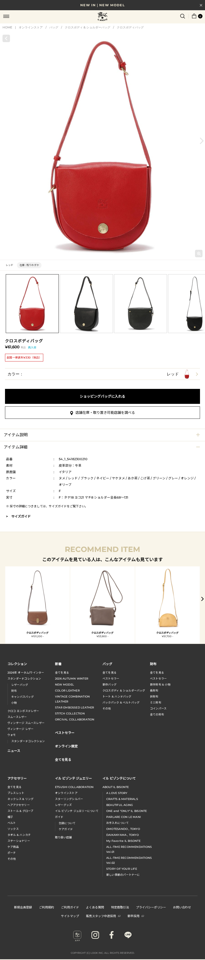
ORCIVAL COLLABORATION (74, 719)
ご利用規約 (46, 907)
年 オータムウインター (26, 672)
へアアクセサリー (19, 805)
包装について (67, 823)
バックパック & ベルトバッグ (121, 702)
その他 (106, 708)
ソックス (13, 829)
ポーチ (12, 853)
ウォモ (12, 735)
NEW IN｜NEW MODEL (102, 5)
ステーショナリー (19, 841)
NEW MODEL (64, 684)
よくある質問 (95, 907)
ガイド (59, 817)
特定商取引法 (120, 907)
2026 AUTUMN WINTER (71, 678)
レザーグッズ (63, 805)
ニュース (14, 750)
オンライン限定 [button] (66, 746)
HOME (7, 27)
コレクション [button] (17, 663)
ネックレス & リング (21, 799)
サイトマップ (70, 916)
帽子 (10, 817)
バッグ (53, 27)
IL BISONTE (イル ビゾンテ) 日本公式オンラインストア (103, 17)
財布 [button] (153, 663)
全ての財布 (157, 714)
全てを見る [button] (63, 759)
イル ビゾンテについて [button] (119, 778)
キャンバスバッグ (22, 696)
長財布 (154, 690)
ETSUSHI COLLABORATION (74, 787)
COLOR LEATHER (67, 690)
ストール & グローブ (20, 811)
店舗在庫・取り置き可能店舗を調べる (105, 412)
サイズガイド (58, 506)
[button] (202, 140)
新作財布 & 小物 (160, 684)
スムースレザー (17, 717)
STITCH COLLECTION (70, 713)
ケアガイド (66, 829)
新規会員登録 (23, 907)
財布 (14, 691)
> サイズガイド (18, 516)
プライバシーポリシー (151, 907)
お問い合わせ (182, 907)
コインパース (158, 708)
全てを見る (62, 672)
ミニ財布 (155, 702)
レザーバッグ (19, 685)
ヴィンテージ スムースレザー (26, 723)
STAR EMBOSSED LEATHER (74, 707)
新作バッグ (109, 684)
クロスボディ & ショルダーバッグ (87, 27)
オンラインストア (31, 27)
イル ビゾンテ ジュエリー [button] (73, 778)
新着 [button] (58, 663)
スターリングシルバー (69, 799)
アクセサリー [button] (17, 778)
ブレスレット (16, 793)
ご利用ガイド (70, 907)
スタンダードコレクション (24, 678)
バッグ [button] (107, 663)
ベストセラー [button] (64, 732)
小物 (14, 702)
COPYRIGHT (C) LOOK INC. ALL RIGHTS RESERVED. (102, 953)
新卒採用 (134, 916)
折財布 (154, 696)
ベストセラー (110, 678)
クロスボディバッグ (130, 27)
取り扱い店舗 (63, 837)
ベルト (12, 823)
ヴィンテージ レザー (21, 729)
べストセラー (158, 678)
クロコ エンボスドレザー (23, 711)
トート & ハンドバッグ (117, 696)
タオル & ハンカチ (19, 835)
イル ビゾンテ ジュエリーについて (76, 811)
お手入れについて (117, 823)
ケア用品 (13, 847)
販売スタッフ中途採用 (101, 916)
